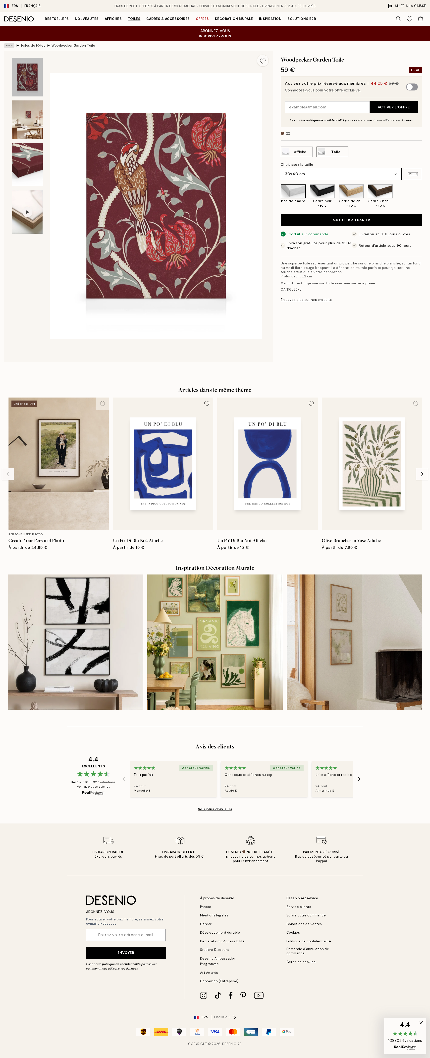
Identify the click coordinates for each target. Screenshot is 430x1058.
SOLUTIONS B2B (301, 19)
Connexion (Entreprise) (219, 981)
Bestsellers (57, 19)
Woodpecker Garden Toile (73, 45)
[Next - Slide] (426, 196)
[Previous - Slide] (277, 196)
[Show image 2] (27, 119)
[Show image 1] (27, 77)
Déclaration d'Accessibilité (222, 941)
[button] (413, 174)
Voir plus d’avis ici (215, 809)
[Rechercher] (398, 19)
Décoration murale (234, 19)
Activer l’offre (394, 107)
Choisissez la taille (297, 164)
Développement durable (220, 932)
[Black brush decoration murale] (75, 642)
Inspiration (270, 19)
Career (206, 924)
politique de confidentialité (325, 120)
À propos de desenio (217, 898)
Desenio (229, 1044)
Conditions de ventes (304, 924)
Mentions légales (214, 915)
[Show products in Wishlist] (409, 19)
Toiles (134, 19)
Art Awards (209, 973)
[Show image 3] (27, 164)
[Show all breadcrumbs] (9, 45)
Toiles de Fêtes (33, 45)
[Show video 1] (27, 212)
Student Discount (214, 950)
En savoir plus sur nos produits (306, 300)
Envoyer (125, 952)
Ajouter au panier (351, 220)
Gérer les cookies (301, 962)
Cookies (293, 932)
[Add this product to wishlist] (263, 61)
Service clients (298, 907)
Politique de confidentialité (308, 941)
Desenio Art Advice (302, 898)
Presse (205, 907)
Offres (202, 19)
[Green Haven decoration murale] (215, 642)
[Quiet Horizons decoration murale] (354, 642)
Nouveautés (87, 19)
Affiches (113, 19)
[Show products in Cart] (420, 19)
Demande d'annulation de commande (307, 951)
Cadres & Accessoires (168, 19)
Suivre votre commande (306, 915)
